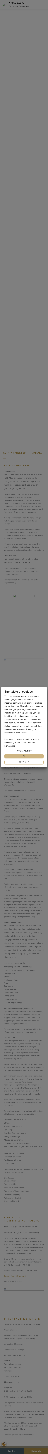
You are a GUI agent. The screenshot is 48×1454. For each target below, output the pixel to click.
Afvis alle (24, 762)
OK (24, 756)
